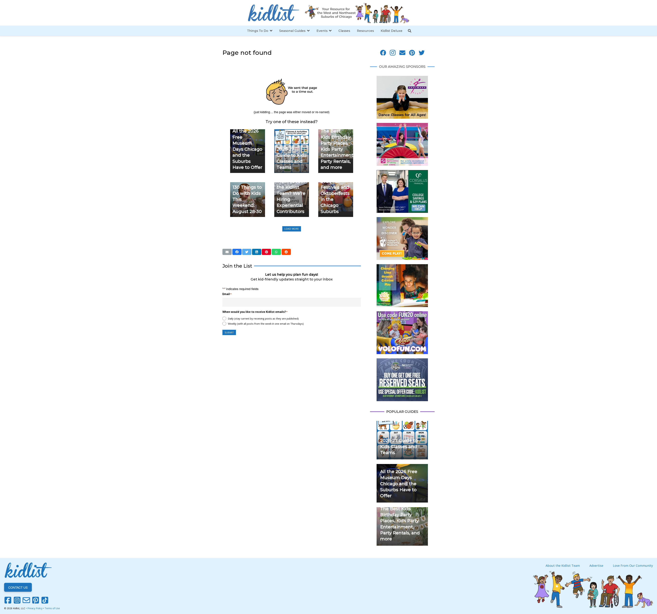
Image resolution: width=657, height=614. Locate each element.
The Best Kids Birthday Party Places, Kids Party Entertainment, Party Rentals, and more (337, 149)
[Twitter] (421, 52)
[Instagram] (392, 52)
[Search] (409, 31)
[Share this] (237, 252)
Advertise (596, 565)
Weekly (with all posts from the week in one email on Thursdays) (266, 323)
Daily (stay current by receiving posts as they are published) (263, 318)
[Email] (402, 52)
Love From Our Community (633, 565)
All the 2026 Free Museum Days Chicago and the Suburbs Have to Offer (247, 149)
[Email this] (227, 252)
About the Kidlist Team (563, 565)
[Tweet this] (246, 252)
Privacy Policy (34, 608)
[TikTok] (45, 600)
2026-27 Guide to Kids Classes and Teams (399, 446)
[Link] (273, 12)
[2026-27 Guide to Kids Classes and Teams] (291, 132)
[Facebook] (383, 52)
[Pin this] (266, 252)
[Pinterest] (412, 52)
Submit (229, 332)
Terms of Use (52, 608)
